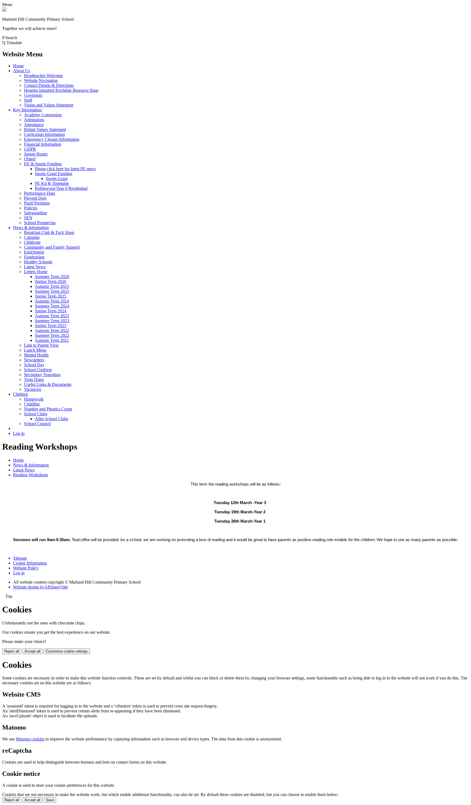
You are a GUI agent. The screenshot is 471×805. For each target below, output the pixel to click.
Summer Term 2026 (52, 276)
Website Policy (26, 568)
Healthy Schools (38, 262)
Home (18, 65)
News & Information (31, 227)
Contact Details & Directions (49, 85)
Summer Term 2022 (52, 335)
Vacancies (32, 389)
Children (20, 394)
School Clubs (35, 413)
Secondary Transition (42, 374)
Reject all (11, 651)
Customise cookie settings (67, 651)
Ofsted (29, 159)
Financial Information (42, 144)
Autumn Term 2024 (52, 301)
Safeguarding (35, 213)
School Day (34, 364)
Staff (28, 100)
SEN (28, 217)
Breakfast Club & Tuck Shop (49, 232)
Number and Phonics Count (48, 409)
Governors (33, 95)
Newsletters (34, 360)
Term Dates (34, 379)
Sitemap (20, 558)
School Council (37, 423)
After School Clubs (51, 418)
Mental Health (36, 355)
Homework (34, 399)
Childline (32, 404)
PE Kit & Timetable (52, 183)
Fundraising (34, 257)
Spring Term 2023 (50, 325)
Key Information (27, 110)
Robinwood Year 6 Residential (61, 188)
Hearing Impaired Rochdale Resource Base (61, 90)
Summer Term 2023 (52, 320)
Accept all (32, 651)
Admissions (34, 119)
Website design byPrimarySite (40, 587)
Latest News (35, 266)
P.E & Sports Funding (43, 163)
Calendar (32, 237)
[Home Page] (4, 10)
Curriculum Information (44, 134)
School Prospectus (40, 222)
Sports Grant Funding (53, 173)
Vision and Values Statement (48, 105)
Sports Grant (57, 178)
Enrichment (34, 252)
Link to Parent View (41, 345)
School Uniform (38, 369)
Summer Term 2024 (52, 306)
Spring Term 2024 (50, 311)
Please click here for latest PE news (65, 168)
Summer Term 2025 (52, 291)
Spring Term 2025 (50, 296)
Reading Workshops (30, 474)
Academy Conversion (43, 114)
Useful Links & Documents (47, 384)
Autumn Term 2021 (52, 340)
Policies (30, 208)
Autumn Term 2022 (52, 330)
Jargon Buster (36, 154)
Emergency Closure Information (51, 139)
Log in (19, 433)
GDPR (30, 149)
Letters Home (35, 271)
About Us (21, 70)
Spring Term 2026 (50, 281)
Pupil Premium (37, 203)
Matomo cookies (30, 739)
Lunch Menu (35, 350)
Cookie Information (30, 563)
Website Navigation (41, 80)
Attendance (34, 124)
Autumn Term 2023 (52, 315)
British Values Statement (45, 129)
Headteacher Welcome (43, 75)
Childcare (32, 242)
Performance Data (39, 193)
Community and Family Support (52, 247)
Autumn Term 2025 (52, 286)
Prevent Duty (35, 198)
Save (50, 800)
